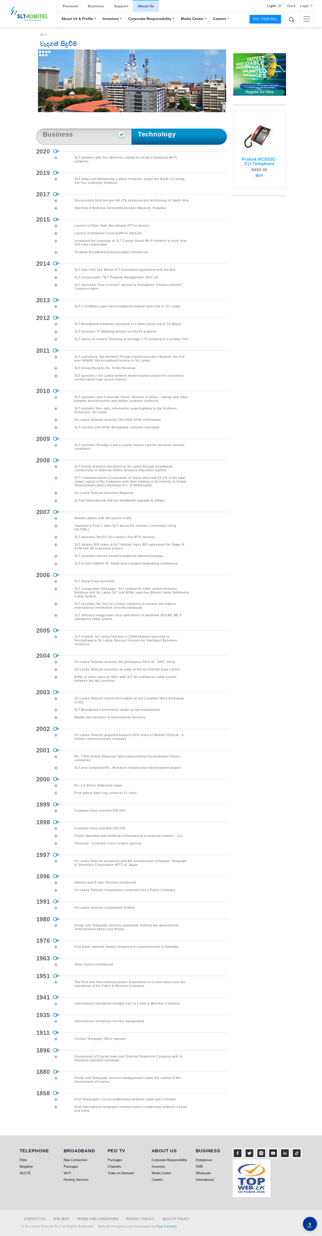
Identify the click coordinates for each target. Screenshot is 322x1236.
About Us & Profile (77, 19)
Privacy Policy (140, 1219)
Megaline (26, 1166)
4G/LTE (25, 1173)
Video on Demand (121, 1173)
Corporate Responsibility (149, 19)
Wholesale (203, 1173)
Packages (71, 1166)
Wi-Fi (67, 1173)
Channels (114, 1166)
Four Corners (166, 1226)
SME (199, 1166)
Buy (259, 175)
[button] (307, 19)
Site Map (61, 1219)
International (205, 1180)
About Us (146, 6)
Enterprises (204, 1160)
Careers (219, 19)
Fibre (23, 1160)
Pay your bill (265, 19)
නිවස (43, 34)
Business (96, 6)
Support (121, 6)
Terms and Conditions (97, 1219)
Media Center (192, 19)
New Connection (75, 1160)
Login (304, 6)
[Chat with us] (310, 1224)
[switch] (281, 6)
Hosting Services (76, 1180)
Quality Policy (176, 1219)
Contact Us (35, 1219)
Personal (70, 6)
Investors (111, 19)
